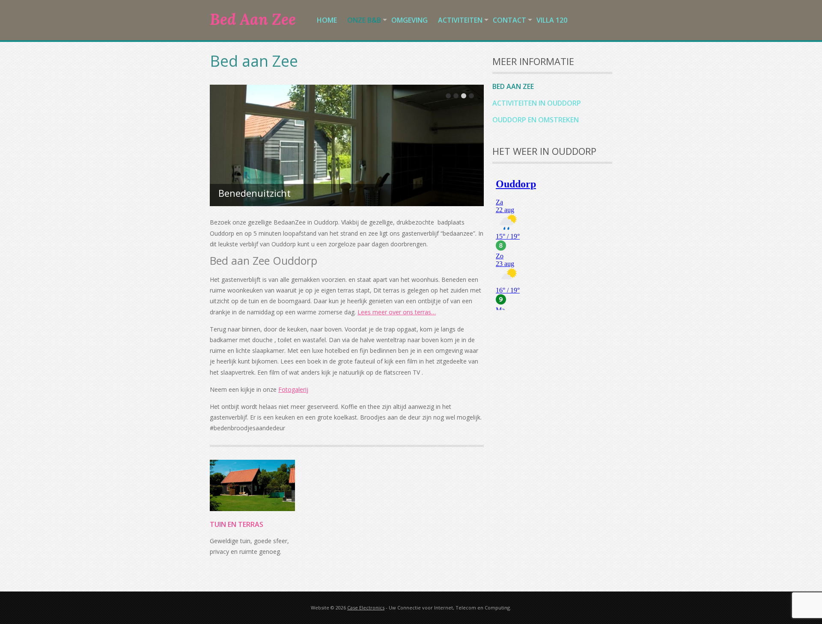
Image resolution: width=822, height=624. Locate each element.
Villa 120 (551, 20)
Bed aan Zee (513, 86)
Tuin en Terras (236, 524)
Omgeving (409, 20)
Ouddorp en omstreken (535, 119)
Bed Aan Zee (253, 19)
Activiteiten (460, 20)
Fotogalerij (293, 389)
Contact (509, 20)
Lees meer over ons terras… (396, 312)
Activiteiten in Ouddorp (536, 103)
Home (327, 20)
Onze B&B (364, 20)
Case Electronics (365, 607)
